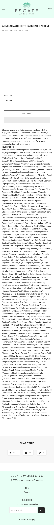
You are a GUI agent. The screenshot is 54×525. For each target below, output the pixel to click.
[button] (27, 120)
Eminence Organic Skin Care (15, 30)
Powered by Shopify (27, 519)
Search (27, 492)
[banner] (26, 9)
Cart (50, 9)
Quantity (7, 100)
